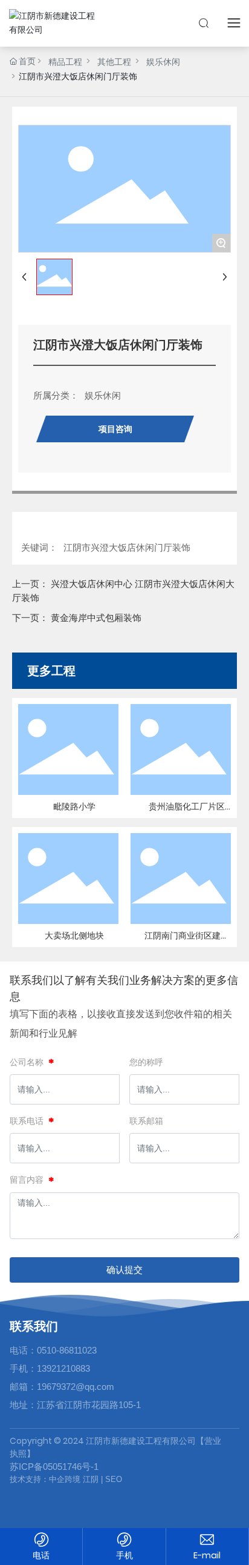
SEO (112, 1479)
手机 (124, 1555)
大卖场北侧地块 (74, 935)
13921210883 (63, 1368)
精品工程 (65, 62)
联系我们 (34, 1326)
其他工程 (114, 62)
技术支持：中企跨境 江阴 (54, 1479)
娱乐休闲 (163, 62)
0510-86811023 (67, 1350)
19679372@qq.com (75, 1386)
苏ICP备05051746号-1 (54, 1466)
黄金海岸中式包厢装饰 (96, 617)
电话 (41, 1555)
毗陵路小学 (74, 806)
